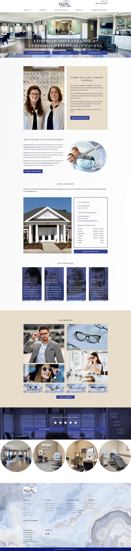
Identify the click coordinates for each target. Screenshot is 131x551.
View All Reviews (87, 429)
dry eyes (25, 155)
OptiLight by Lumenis (72, 508)
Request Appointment (99, 10)
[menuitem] (27, 10)
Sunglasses (90, 505)
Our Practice (26, 503)
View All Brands (65, 397)
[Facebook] (46, 533)
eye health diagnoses (47, 163)
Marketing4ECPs (62, 549)
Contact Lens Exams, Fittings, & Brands (54, 508)
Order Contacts (94, 52)
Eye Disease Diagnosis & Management (76, 510)
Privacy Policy (26, 512)
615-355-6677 (102, 3)
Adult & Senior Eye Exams (51, 503)
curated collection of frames (31, 147)
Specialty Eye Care (61, 10)
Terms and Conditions (28, 515)
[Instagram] (48, 533)
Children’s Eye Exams (50, 505)
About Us (27, 10)
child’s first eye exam (86, 101)
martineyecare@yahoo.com (89, 220)
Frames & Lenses (92, 503)
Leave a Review (44, 429)
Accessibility (26, 510)
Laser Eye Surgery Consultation (74, 512)
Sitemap (25, 508)
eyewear (95, 95)
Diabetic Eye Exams (49, 510)
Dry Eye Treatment (71, 505)
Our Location (65, 52)
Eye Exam (42, 10)
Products (79, 10)
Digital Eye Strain (71, 503)
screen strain (87, 103)
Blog (24, 505)
